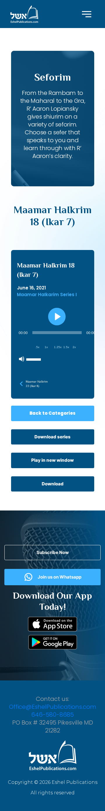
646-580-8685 (52, 715)
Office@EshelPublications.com (52, 707)
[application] (57, 346)
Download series (52, 437)
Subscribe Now (52, 552)
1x (46, 347)
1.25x (58, 347)
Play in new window (52, 460)
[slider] (34, 359)
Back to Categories (52, 413)
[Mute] (21, 359)
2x (74, 347)
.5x (37, 347)
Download (53, 484)
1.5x (66, 347)
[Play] (57, 316)
